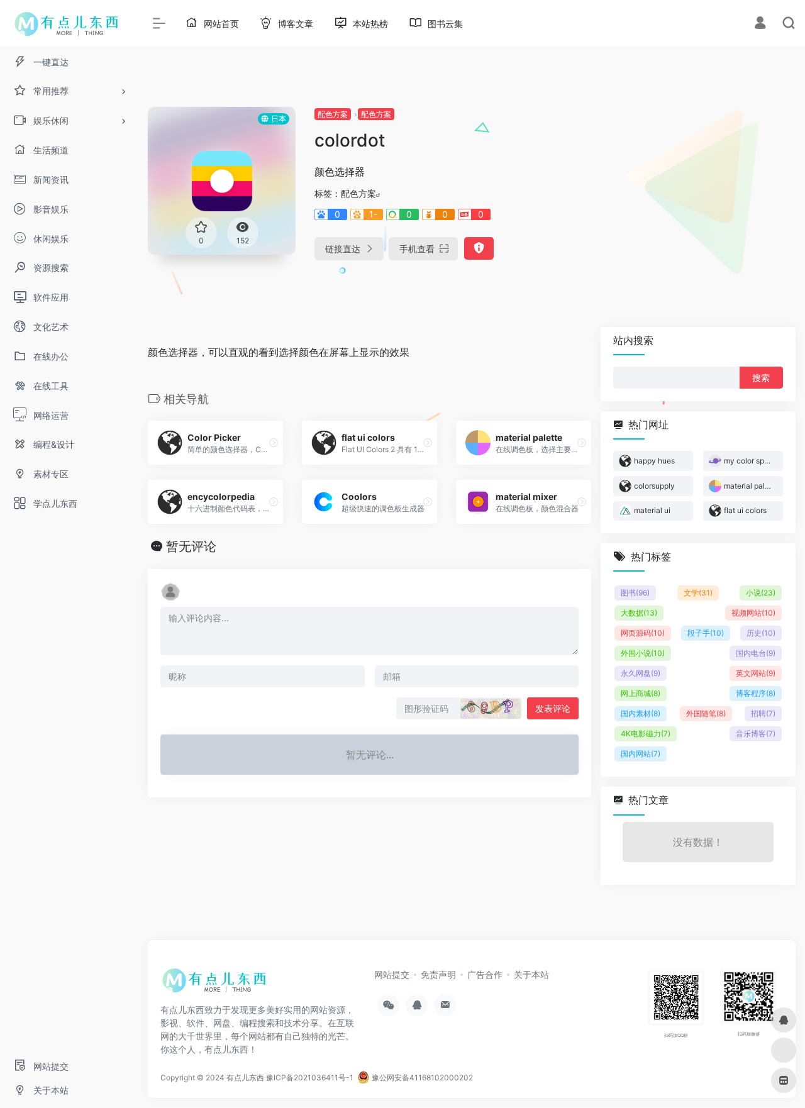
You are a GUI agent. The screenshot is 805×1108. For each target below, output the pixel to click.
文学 (698, 592)
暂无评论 (191, 546)
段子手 (705, 633)
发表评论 (552, 708)
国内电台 (755, 653)
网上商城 (640, 693)
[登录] (760, 24)
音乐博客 (755, 733)
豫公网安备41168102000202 (421, 1077)
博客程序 (755, 693)
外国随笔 (706, 713)
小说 (760, 592)
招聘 (763, 713)
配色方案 (333, 114)
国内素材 (640, 713)
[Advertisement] (694, 185)
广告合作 (484, 974)
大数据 (639, 613)
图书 (635, 592)
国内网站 (640, 753)
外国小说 (643, 653)
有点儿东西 (245, 1077)
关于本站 (531, 974)
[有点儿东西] (217, 984)
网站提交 (391, 974)
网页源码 (643, 633)
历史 (761, 633)
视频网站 (753, 613)
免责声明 (438, 974)
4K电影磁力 (645, 733)
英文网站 (755, 673)
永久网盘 (640, 673)
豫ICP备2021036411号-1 (309, 1077)
